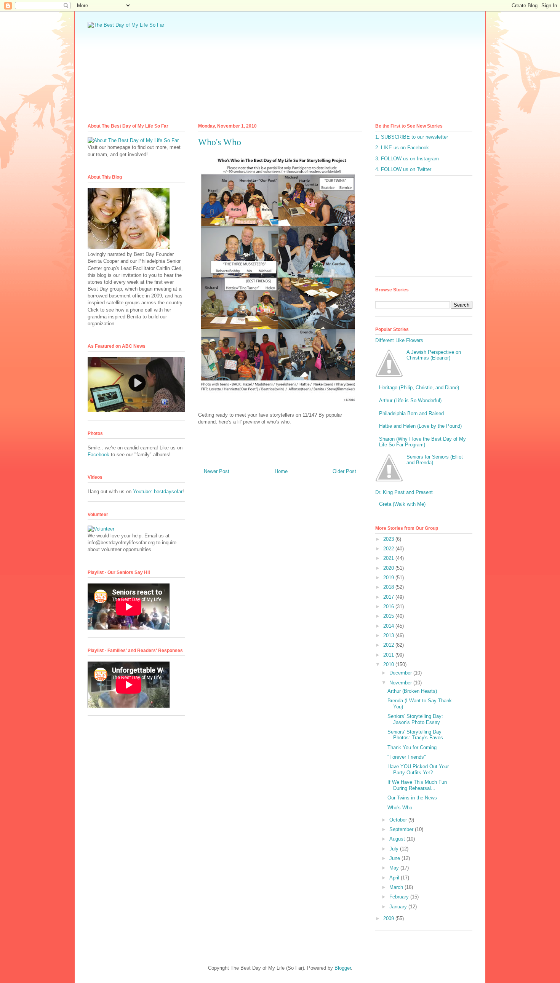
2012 (389, 645)
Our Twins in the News (412, 798)
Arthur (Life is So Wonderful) (410, 400)
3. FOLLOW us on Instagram (407, 158)
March (397, 887)
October (398, 820)
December (401, 673)
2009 (389, 918)
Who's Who (399, 807)
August (397, 839)
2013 (389, 635)
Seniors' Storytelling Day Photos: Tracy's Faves (415, 735)
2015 (389, 616)
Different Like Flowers (399, 340)
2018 (389, 587)
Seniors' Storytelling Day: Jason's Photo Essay (415, 719)
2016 (389, 606)
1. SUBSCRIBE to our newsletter (411, 137)
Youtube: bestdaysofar (157, 491)
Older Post (344, 471)
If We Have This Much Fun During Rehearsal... (417, 785)
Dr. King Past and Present (404, 492)
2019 (389, 577)
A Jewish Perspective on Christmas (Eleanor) (433, 355)
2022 (389, 548)
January (398, 906)
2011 (389, 655)
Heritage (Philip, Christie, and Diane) (419, 387)
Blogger (342, 968)
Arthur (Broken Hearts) (412, 691)
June (395, 858)
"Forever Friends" (406, 757)
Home (281, 471)
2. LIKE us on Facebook (402, 147)
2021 (389, 558)
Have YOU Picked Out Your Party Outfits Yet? (418, 769)
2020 (389, 568)
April (395, 878)
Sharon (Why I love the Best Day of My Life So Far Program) (422, 442)
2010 (389, 664)
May (394, 868)
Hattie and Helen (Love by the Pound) (420, 426)
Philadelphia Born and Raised (411, 413)
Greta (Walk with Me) (402, 504)
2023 (389, 539)
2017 (389, 597)
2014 (389, 626)
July (394, 849)
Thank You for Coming (412, 747)
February (399, 897)
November (401, 683)
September (402, 829)
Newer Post (216, 471)
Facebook (98, 454)
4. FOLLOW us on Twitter (403, 169)
